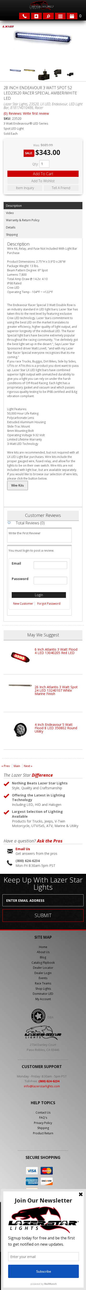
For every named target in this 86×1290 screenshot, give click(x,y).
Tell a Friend (61, 188)
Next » (28, 766)
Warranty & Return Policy (22, 220)
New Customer (23, 604)
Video (10, 213)
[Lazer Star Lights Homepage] (41, 5)
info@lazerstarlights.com (42, 1086)
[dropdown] (60, 16)
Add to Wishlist (43, 181)
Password (20, 578)
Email (16, 563)
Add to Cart (43, 173)
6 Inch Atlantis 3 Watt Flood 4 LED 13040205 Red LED (56, 651)
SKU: (8, 118)
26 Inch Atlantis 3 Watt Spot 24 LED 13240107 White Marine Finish (56, 690)
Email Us (23, 849)
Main (17, 766)
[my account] (36, 16)
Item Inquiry (25, 188)
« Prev (5, 766)
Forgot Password (48, 604)
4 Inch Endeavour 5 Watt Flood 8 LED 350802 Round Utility (56, 728)
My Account (43, 999)
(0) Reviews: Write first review (26, 113)
